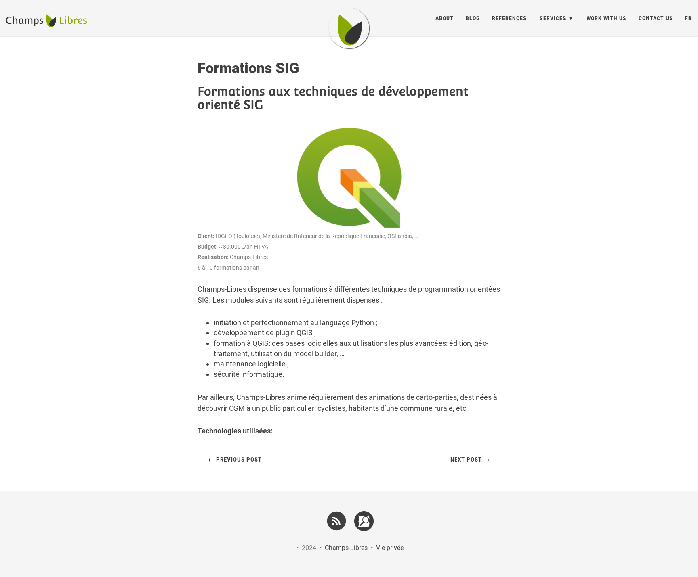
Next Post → (470, 459)
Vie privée (390, 548)
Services (553, 18)
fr (688, 18)
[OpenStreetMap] (364, 521)
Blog (473, 18)
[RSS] (336, 520)
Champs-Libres (346, 548)
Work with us (607, 18)
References (509, 18)
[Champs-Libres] (349, 28)
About (444, 18)
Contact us (656, 18)
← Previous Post (235, 459)
